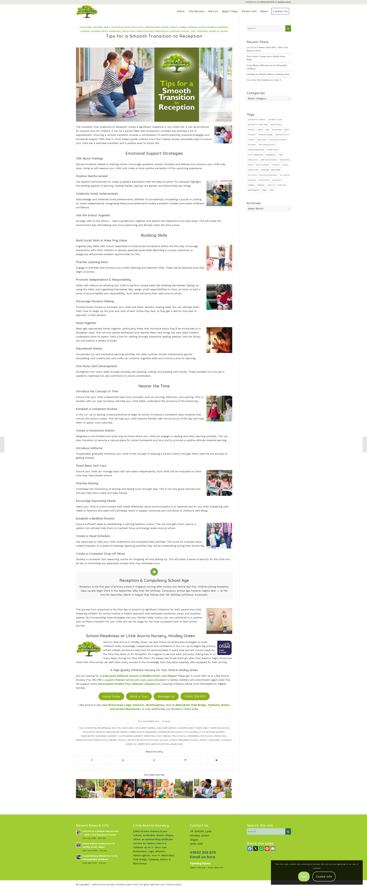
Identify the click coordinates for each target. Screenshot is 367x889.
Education (137, 27)
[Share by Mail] (216, 760)
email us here (284, 2)
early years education (216, 728)
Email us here (202, 857)
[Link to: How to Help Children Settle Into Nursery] (163, 788)
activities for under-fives (258, 125)
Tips (193, 31)
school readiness (179, 740)
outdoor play (253, 170)
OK (304, 876)
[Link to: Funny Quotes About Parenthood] (202, 788)
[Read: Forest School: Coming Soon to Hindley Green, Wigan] (78, 844)
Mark (168, 721)
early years (195, 728)
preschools (100, 740)
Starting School (180, 31)
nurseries (101, 736)
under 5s (131, 744)
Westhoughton (160, 744)
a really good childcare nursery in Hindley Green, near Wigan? (138, 675)
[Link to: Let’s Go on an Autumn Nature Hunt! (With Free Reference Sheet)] (105, 788)
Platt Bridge (163, 736)
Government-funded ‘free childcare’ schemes (127, 683)
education (89, 732)
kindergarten (167, 732)
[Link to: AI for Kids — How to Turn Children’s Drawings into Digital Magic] (144, 788)
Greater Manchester (157, 27)
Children (97, 27)
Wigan (224, 31)
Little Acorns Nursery (212, 732)
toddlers (213, 740)
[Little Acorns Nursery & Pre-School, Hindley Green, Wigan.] (91, 11)
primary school (117, 740)
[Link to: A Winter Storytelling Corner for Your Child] (124, 788)
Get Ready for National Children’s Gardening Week (268, 74)
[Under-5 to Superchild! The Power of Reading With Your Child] (2, 444)
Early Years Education (117, 27)
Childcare (85, 27)
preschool (220, 736)
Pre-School (129, 31)
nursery (112, 736)
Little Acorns (190, 732)
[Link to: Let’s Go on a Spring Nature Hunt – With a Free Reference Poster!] (85, 788)
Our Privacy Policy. (171, 884)
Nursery (85, 31)
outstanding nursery (130, 736)
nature (250, 165)
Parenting (115, 31)
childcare (127, 728)
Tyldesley (226, 740)
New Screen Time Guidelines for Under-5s (264, 80)
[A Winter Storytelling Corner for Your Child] (365, 444)
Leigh (178, 732)
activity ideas (276, 125)
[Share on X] (123, 760)
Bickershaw (104, 728)
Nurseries (222, 27)
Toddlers (201, 31)
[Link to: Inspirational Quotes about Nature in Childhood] (183, 788)
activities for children (256, 120)
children (183, 728)
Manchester (88, 736)
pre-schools (179, 736)
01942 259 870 (267, 2)
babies (260, 130)
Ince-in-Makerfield (147, 732)
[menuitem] (180, 11)
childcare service (166, 728)
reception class (149, 740)
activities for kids (275, 120)
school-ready (199, 740)
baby (268, 130)
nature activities (262, 165)
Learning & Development (201, 27)
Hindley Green (178, 27)
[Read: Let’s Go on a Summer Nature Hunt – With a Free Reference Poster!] (78, 832)
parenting (149, 736)
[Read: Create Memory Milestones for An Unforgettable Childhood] (78, 857)
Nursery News (99, 31)
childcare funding (144, 728)
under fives (143, 744)
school (164, 740)
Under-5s (214, 31)
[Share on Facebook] (91, 760)
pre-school (252, 175)
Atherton (90, 728)
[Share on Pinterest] (185, 760)
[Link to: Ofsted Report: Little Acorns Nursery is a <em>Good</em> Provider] (222, 788)
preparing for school (200, 736)
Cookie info (324, 876)
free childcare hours (267, 145)
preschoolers (84, 740)
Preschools (162, 31)
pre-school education (268, 175)
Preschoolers (145, 31)
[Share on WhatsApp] (154, 760)
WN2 (180, 744)
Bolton (116, 728)
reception (133, 740)
